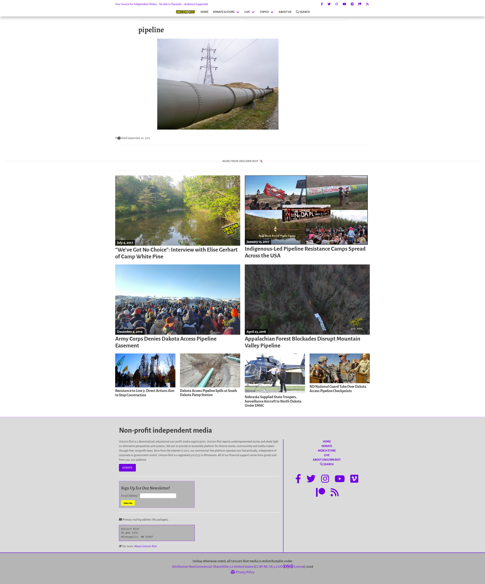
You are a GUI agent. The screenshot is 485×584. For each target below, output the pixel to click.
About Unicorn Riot (145, 546)
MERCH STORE (327, 450)
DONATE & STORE (224, 11)
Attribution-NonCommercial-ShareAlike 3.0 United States (212, 566)
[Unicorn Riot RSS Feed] (367, 4)
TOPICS (264, 11)
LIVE (247, 11)
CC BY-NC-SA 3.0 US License (279, 566)
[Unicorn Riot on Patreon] (359, 4)
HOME (204, 11)
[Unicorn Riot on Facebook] (322, 4)
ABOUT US (285, 11)
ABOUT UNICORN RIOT (327, 459)
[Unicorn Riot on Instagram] (336, 4)
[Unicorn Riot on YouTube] (344, 4)
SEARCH (305, 11)
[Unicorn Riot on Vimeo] (352, 4)
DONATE (127, 467)
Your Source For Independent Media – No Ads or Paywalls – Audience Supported (161, 4)
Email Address (130, 495)
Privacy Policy (244, 572)
